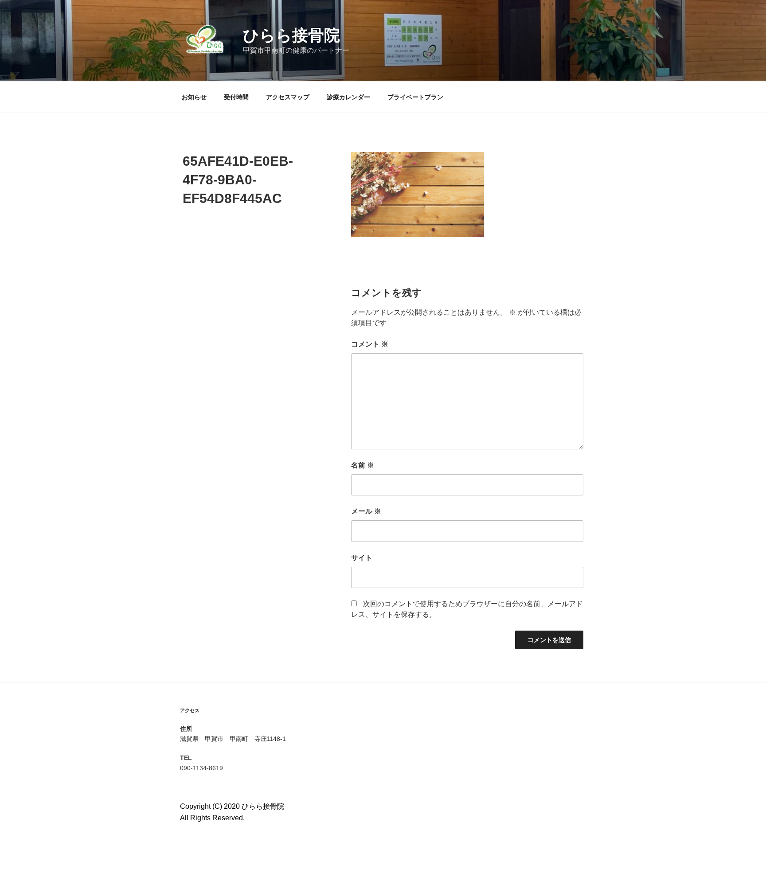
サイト (361, 557)
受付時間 (236, 97)
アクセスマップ (287, 97)
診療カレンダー (348, 97)
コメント (369, 344)
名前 (362, 465)
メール (366, 511)
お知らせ (194, 97)
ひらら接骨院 (291, 35)
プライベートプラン (415, 97)
